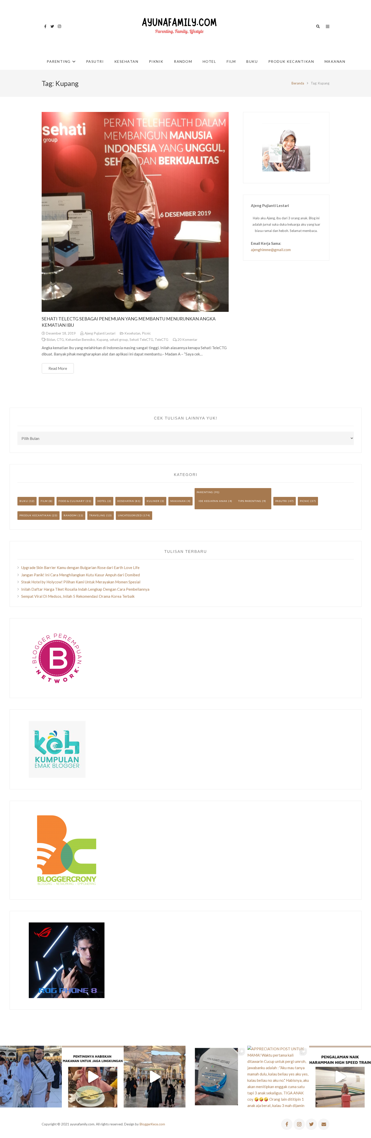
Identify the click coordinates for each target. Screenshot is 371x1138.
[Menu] (327, 26)
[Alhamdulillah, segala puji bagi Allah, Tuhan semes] (216, 1076)
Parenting (205, 492)
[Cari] (318, 26)
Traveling (97, 515)
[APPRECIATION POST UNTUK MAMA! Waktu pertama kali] (278, 1076)
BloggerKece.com (152, 1124)
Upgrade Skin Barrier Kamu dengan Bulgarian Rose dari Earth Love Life (80, 567)
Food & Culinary (72, 500)
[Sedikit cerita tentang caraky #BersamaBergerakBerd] (93, 1076)
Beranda (298, 83)
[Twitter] (52, 26)
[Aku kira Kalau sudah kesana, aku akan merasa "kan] (155, 1076)
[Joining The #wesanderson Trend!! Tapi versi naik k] (340, 1076)
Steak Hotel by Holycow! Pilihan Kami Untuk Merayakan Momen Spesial (80, 582)
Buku (23, 500)
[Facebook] (45, 26)
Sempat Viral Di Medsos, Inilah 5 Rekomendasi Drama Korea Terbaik (78, 596)
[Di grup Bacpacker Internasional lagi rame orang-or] (31, 1076)
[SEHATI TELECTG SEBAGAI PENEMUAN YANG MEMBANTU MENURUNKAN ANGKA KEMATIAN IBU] (135, 212)
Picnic (146, 333)
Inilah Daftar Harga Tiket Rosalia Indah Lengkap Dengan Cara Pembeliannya (85, 589)
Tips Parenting (249, 500)
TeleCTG (161, 340)
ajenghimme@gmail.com (271, 249)
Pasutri (281, 500)
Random (70, 515)
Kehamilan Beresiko (80, 340)
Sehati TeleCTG (141, 340)
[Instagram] (59, 26)
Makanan (178, 500)
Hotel (102, 500)
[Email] (323, 1124)
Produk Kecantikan (35, 515)
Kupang (102, 340)
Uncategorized (130, 515)
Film (44, 500)
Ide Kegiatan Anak (213, 500)
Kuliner (153, 500)
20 (187, 340)
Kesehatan (132, 333)
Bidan (51, 340)
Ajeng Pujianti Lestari (100, 333)
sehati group (119, 340)
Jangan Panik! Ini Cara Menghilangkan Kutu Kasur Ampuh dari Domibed (80, 575)
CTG (60, 340)
